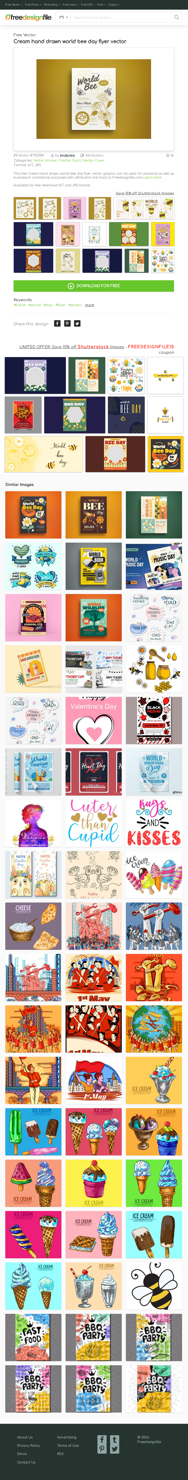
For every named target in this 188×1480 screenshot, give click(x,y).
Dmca (22, 1454)
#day (48, 305)
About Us (25, 1437)
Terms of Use (68, 1445)
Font (100, 4)
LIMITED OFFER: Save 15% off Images (71, 347)
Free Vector (13, 4)
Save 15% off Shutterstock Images (145, 193)
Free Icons (69, 4)
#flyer (60, 305)
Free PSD (87, 4)
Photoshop (51, 4)
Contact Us (26, 1462)
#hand (20, 305)
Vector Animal (45, 160)
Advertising (67, 1437)
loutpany (67, 155)
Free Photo (32, 4)
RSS (60, 1454)
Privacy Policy (28, 1445)
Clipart (112, 4)
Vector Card (70, 160)
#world (34, 305)
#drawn (75, 305)
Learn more (152, 177)
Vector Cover (94, 160)
